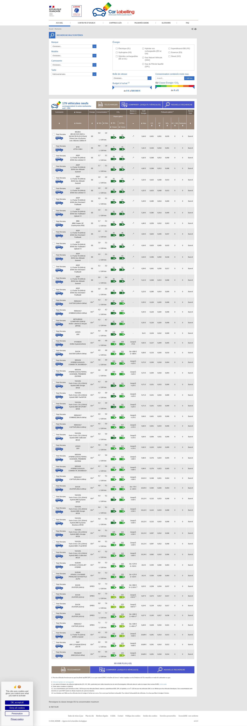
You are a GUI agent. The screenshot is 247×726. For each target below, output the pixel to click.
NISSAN (78, 362)
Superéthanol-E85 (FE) (180, 48)
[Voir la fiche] (59, 138)
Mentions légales (102, 716)
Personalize (17, 713)
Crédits (112, 716)
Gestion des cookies (150, 716)
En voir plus (123, 663)
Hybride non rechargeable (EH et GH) (153, 51)
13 (129, 83)
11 (108, 111)
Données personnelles (168, 716)
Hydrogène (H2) (125, 52)
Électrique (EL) (124, 48)
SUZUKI (77, 565)
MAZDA (78, 136)
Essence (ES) (176, 52)
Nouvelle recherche (181, 105)
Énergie (116, 42)
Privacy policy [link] (17, 719)
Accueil (51, 29)
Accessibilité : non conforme (188, 716)
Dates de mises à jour (75, 716)
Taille (53, 70)
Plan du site (90, 716)
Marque (54, 42)
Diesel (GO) (176, 56)
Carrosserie (56, 61)
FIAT (78, 644)
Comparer (145, 105)
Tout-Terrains (61, 134)
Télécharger (111, 105)
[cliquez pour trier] (59, 122)
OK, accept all (17, 702)
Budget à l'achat (121, 83)
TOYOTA (78, 395)
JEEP (77, 158)
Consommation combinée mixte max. (172, 74)
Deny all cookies (17, 708)
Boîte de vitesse (120, 74)
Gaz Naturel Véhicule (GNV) (153, 58)
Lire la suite (163, 684)
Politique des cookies (132, 716)
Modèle (54, 51)
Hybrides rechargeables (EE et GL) (128, 57)
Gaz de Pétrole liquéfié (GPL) (154, 65)
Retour (55, 707)
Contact (120, 716)
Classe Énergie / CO (167, 83)
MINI (77, 223)
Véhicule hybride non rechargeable (63, 682)
